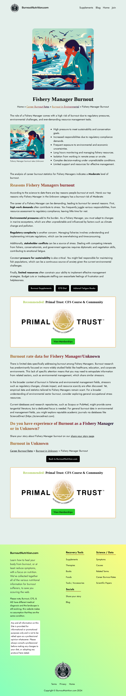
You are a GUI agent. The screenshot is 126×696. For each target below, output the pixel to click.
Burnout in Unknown (47, 451)
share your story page (82, 436)
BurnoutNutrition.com (35, 7)
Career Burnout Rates (37, 106)
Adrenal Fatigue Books (84, 288)
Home (72, 684)
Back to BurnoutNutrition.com (63, 458)
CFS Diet (62, 288)
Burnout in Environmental (65, 106)
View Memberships (63, 341)
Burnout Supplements (41, 288)
